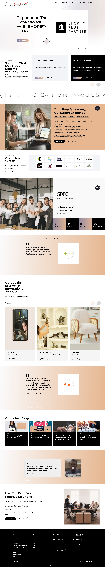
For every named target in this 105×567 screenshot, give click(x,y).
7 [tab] (37, 407)
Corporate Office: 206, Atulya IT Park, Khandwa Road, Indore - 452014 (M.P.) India (62, 544)
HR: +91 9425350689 (79, 534)
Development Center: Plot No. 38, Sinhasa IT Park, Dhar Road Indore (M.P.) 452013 (62, 549)
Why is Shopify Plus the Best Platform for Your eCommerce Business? (63, 437)
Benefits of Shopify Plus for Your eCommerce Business (40, 437)
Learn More (38, 77)
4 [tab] (31, 407)
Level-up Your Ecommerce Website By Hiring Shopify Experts (88, 437)
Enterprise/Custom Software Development (20, 545)
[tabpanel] (52, 253)
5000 (62, 194)
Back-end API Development (17, 550)
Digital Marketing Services (17, 554)
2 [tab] (28, 272)
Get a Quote (22, 40)
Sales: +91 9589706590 (80, 535)
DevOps (14, 556)
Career (34, 543)
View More (9, 172)
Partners (34, 549)
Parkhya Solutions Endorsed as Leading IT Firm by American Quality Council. (33, 24)
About (90, 2)
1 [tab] (26, 272)
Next (86, 48)
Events (34, 545)
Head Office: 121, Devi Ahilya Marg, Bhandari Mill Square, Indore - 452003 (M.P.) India (79, 544)
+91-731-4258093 (59, 534)
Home (55, 2)
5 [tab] (33, 407)
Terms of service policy (57, 565)
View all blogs (94, 416)
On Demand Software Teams (18, 558)
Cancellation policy (65, 565)
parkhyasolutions (79, 539)
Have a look (11, 358)
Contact (82, 2)
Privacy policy (50, 565)
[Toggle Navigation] (97, 3)
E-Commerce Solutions (17, 538)
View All (9, 303)
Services (63, 2)
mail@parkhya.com (60, 539)
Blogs (34, 547)
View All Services (36, 83)
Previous (77, 48)
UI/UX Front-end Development (18, 552)
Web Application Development (18, 549)
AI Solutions (15, 541)
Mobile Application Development (18, 547)
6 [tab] (35, 407)
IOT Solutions (15, 543)
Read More (9, 443)
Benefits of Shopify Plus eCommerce (15, 437)
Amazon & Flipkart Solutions (18, 540)
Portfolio (73, 2)
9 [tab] (40, 407)
